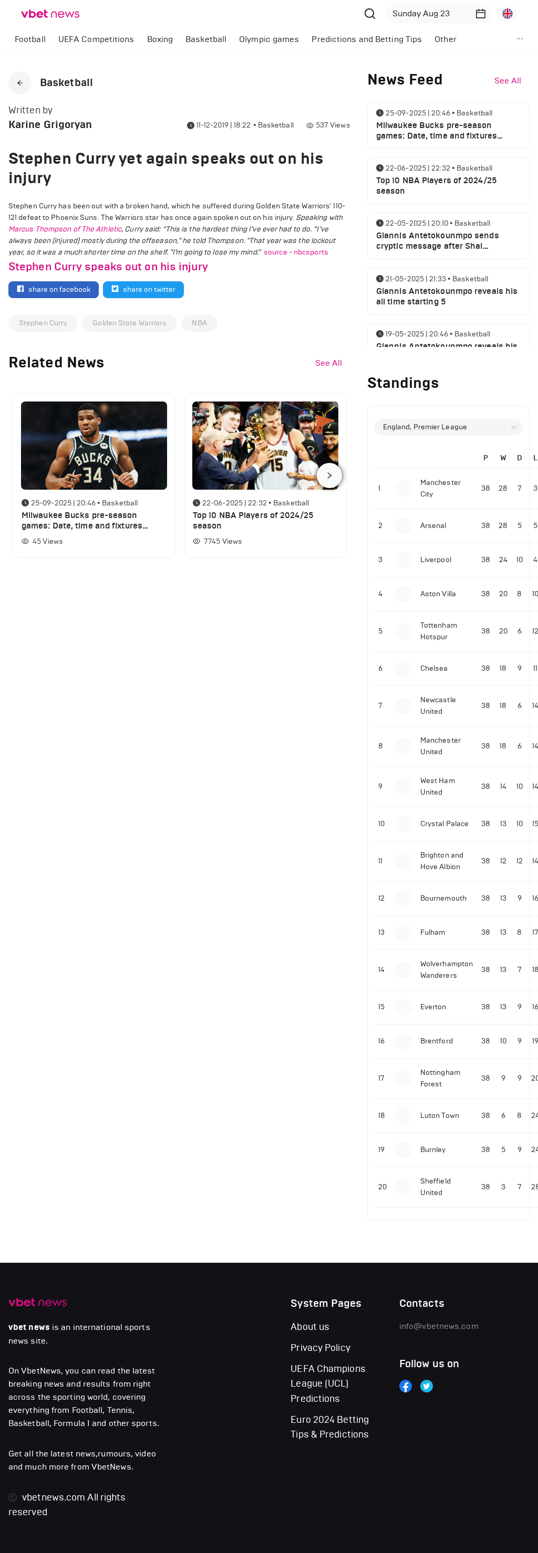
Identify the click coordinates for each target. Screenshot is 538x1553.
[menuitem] (30, 39)
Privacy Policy (320, 1348)
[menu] (247, 39)
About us (310, 1327)
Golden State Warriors (129, 323)
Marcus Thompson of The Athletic (64, 229)
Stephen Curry (43, 323)
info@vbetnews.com (439, 1326)
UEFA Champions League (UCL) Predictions (328, 1383)
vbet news (29, 1327)
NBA (199, 323)
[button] (480, 13)
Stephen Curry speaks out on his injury (108, 266)
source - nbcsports (296, 252)
